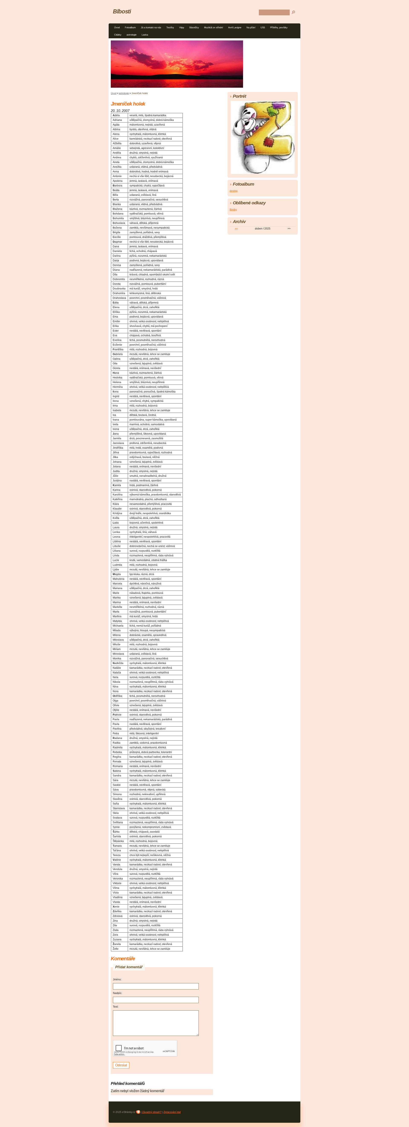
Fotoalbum (130, 27)
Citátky (117, 34)
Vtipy (181, 27)
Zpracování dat (172, 1112)
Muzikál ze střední (213, 27)
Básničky (194, 27)
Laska (145, 34)
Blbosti (122, 11)
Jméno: (117, 979)
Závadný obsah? (151, 1112)
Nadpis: (117, 993)
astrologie (132, 34)
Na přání (250, 27)
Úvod (117, 27)
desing (234, 190)
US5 (263, 27)
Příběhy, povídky (279, 27)
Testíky (170, 27)
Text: (115, 1006)
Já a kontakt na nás (151, 27)
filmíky (233, 209)
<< (236, 228)
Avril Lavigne (234, 27)
